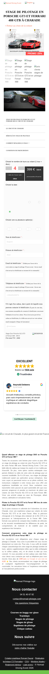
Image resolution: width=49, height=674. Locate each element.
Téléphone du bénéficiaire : (23, 287)
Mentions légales (38, 661)
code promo (28, 665)
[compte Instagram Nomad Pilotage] (18, 641)
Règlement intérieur (13, 665)
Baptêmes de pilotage (24, 625)
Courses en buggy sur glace (24, 612)
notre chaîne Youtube (24, 648)
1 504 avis (29, 370)
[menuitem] (29, 2)
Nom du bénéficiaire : (14, 237)
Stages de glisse (24, 622)
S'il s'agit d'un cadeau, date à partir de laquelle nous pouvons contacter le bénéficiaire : (24, 313)
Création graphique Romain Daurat (19, 658)
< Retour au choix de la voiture (18, 26)
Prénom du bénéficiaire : (15, 250)
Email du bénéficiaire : (24, 266)
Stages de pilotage (24, 619)
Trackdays (24, 616)
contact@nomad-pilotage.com (27, 599)
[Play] (24, 100)
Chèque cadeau (24, 629)
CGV (27, 661)
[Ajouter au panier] (37, 334)
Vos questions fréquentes (27, 603)
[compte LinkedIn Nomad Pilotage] (31, 641)
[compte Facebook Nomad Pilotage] (24, 641)
